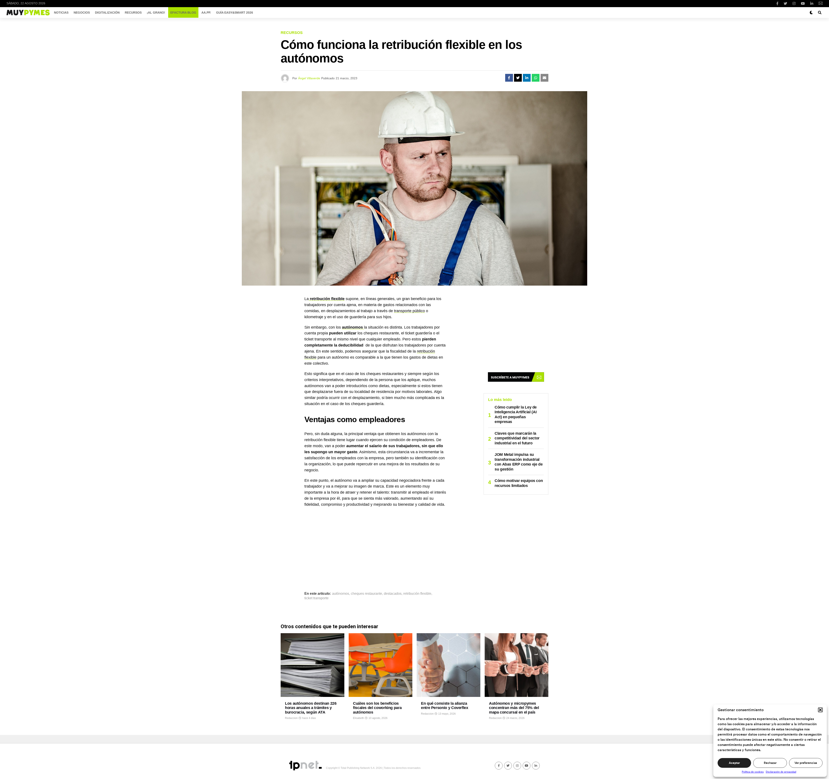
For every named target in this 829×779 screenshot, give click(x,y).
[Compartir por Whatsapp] (535, 78)
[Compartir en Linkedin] (527, 78)
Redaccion (291, 718)
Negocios (82, 12)
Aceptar (734, 763)
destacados (393, 593)
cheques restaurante (366, 593)
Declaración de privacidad (781, 772)
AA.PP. (206, 12)
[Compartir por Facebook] (509, 78)
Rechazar (770, 763)
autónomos (340, 593)
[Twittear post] (518, 78)
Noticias (61, 12)
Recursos (133, 12)
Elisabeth (358, 718)
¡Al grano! (156, 12)
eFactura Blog (183, 12)
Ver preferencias (805, 763)
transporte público (409, 311)
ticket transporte (316, 598)
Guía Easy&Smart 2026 (234, 12)
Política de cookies (753, 772)
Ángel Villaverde (309, 78)
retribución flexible (417, 593)
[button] (820, 710)
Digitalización (107, 12)
